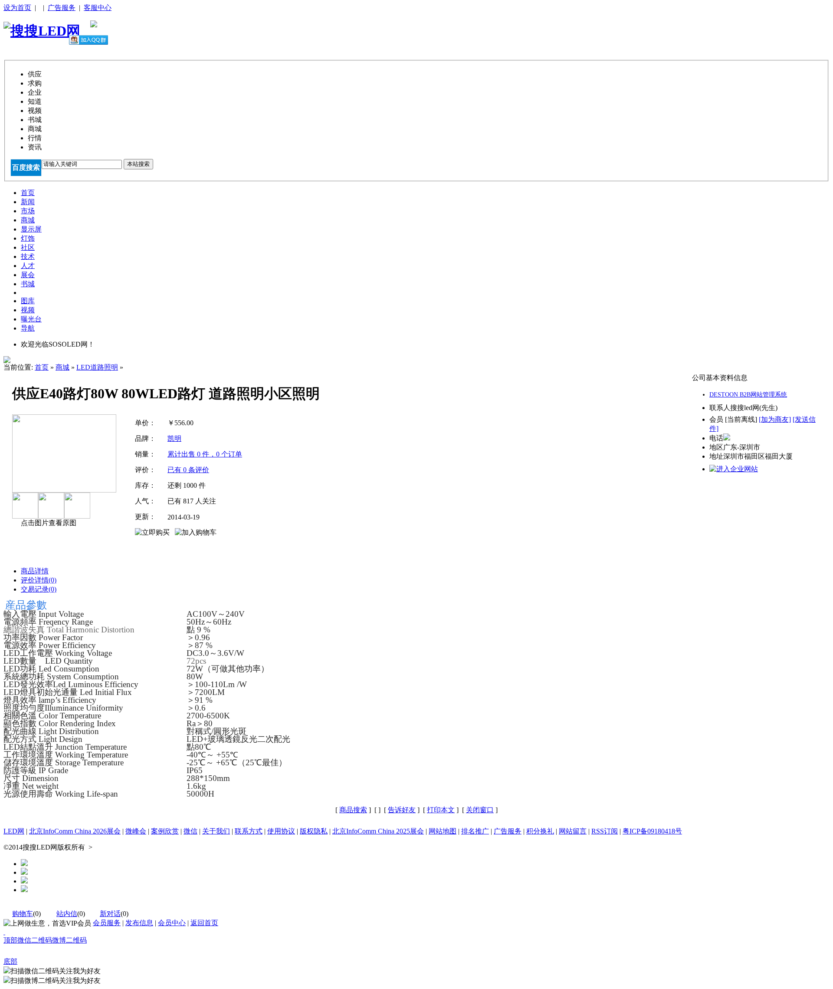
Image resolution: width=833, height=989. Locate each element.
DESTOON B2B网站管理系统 (748, 394)
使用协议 (281, 831)
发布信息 (139, 922)
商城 (62, 367)
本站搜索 (138, 164)
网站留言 (573, 831)
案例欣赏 (165, 831)
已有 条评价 (188, 469)
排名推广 (475, 831)
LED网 (13, 831)
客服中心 (98, 7)
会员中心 (172, 922)
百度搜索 (26, 167)
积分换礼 (540, 831)
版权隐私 (314, 831)
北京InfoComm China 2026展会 (75, 831)
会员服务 (107, 922)
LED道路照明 (97, 367)
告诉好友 (402, 810)
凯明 (174, 438)
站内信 (66, 913)
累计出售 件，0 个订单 (204, 454)
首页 (42, 367)
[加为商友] (775, 419)
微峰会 (135, 831)
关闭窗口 (480, 810)
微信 (190, 831)
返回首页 (204, 922)
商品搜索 (353, 810)
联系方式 (248, 831)
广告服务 (61, 7)
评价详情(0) (38, 580)
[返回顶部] (4, 932)
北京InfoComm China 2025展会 (378, 831)
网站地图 (442, 831)
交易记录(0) (38, 589)
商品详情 (35, 571)
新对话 (110, 913)
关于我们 (216, 831)
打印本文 (441, 810)
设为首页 (17, 7)
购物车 (22, 913)
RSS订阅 (604, 831)
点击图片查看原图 (47, 522)
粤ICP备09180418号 (652, 831)
